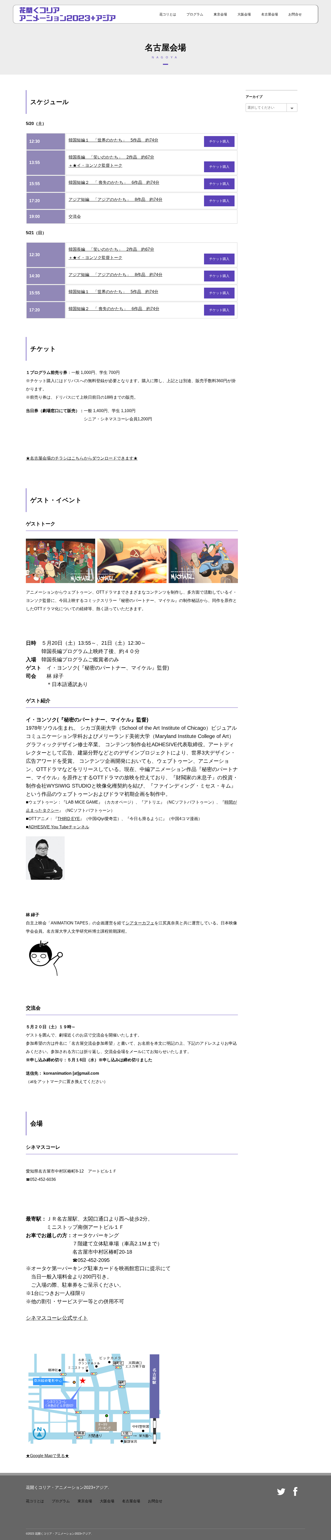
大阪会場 (244, 14)
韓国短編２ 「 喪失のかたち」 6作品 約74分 (114, 182)
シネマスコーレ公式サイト (57, 1318)
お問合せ (295, 14)
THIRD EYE (68, 818)
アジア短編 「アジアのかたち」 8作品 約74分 (115, 199)
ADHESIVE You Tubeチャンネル (58, 827)
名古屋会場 (269, 14)
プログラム (194, 14)
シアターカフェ (139, 923)
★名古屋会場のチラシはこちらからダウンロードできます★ (82, 458)
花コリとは (167, 14)
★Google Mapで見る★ (47, 1455)
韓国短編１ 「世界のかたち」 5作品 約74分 (113, 140)
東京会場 (220, 14)
